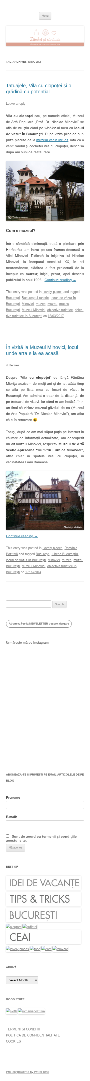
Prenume (13, 797)
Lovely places (52, 292)
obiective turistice (60, 310)
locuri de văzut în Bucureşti (26, 560)
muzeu (52, 304)
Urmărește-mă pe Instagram (27, 642)
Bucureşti (13, 298)
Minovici (28, 304)
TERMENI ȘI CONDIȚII (23, 1029)
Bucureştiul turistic (35, 298)
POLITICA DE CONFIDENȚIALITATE (33, 1035)
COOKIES (13, 1041)
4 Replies (13, 365)
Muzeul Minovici (33, 310)
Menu (45, 15)
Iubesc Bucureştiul (65, 554)
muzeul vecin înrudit (52, 140)
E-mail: (11, 817)
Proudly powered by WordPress (27, 1072)
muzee (41, 304)
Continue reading (60, 280)
